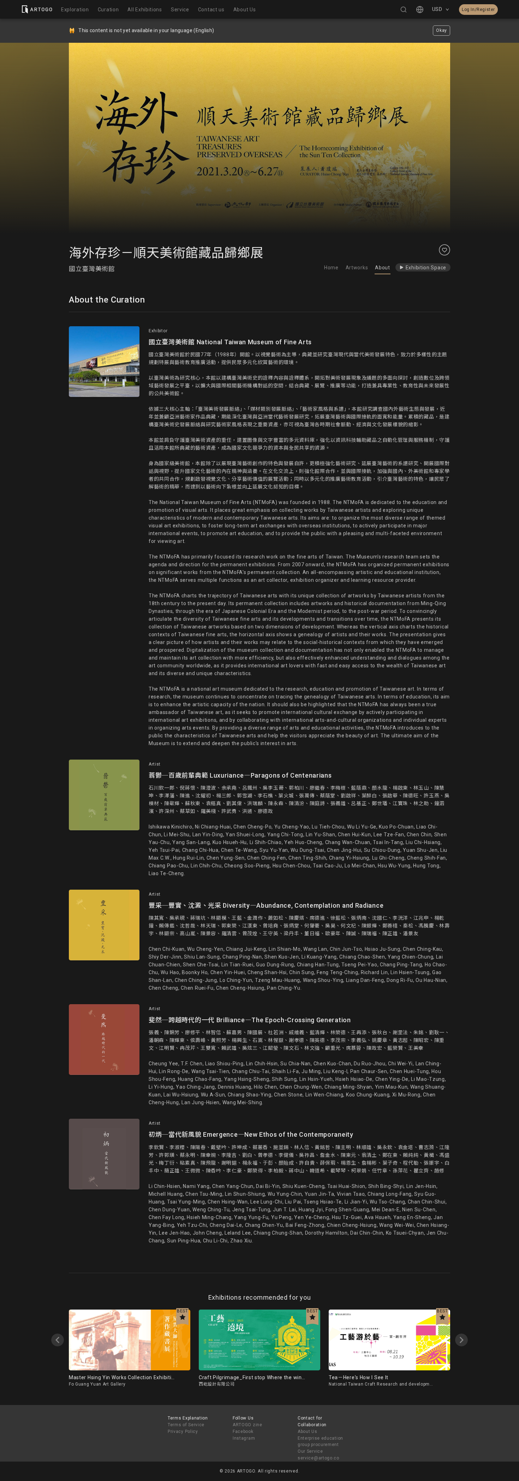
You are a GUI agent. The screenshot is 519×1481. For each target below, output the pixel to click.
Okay (441, 30)
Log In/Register (478, 9)
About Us (307, 1431)
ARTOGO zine (247, 1424)
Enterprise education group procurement (320, 1441)
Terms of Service (186, 1424)
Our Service (310, 1451)
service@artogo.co (318, 1458)
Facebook (243, 1431)
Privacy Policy (183, 1431)
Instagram (244, 1438)
